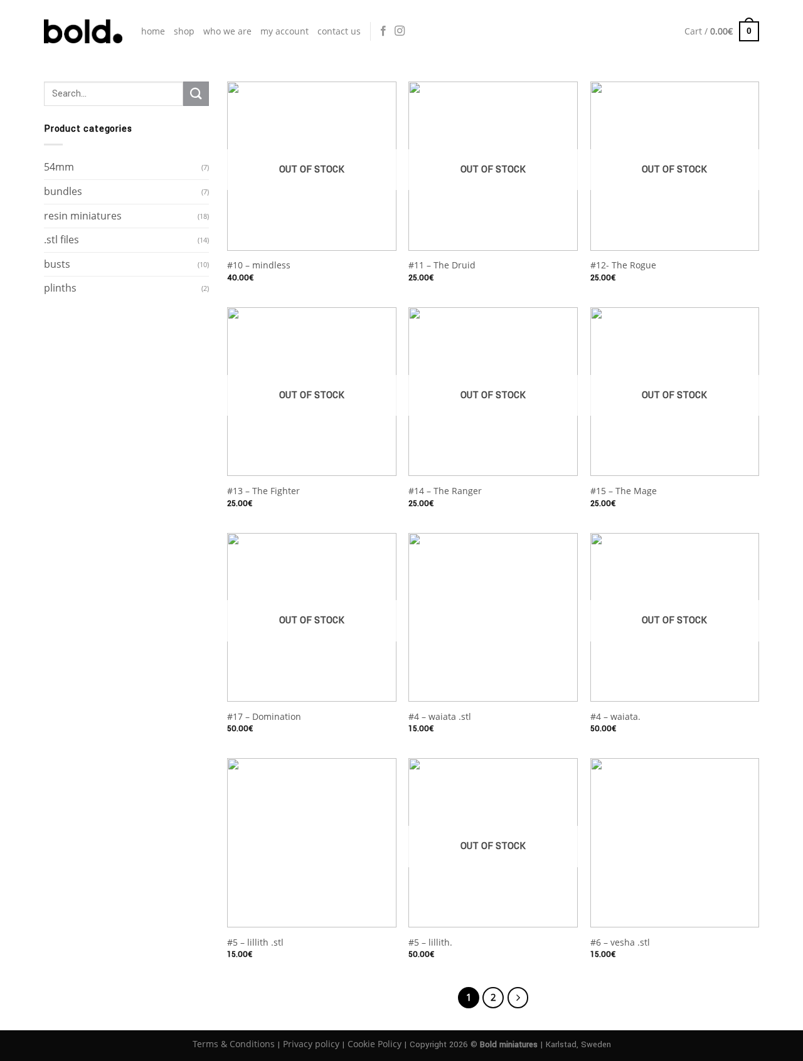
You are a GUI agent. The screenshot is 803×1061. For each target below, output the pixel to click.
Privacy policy (311, 1044)
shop (184, 31)
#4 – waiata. (615, 716)
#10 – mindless (258, 265)
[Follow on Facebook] (383, 31)
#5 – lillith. (430, 942)
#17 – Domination (264, 716)
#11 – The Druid (442, 265)
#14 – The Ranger (445, 491)
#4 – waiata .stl (439, 716)
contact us (339, 31)
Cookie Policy (375, 1044)
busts (57, 264)
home (153, 31)
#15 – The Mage (623, 491)
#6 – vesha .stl (620, 942)
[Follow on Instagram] (400, 31)
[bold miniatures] (83, 31)
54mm (59, 167)
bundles (63, 191)
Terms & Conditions (234, 1044)
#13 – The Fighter (263, 491)
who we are (227, 31)
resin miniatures (83, 216)
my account (284, 31)
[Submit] (195, 94)
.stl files (61, 239)
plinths (60, 288)
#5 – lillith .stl (255, 942)
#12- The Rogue (623, 265)
